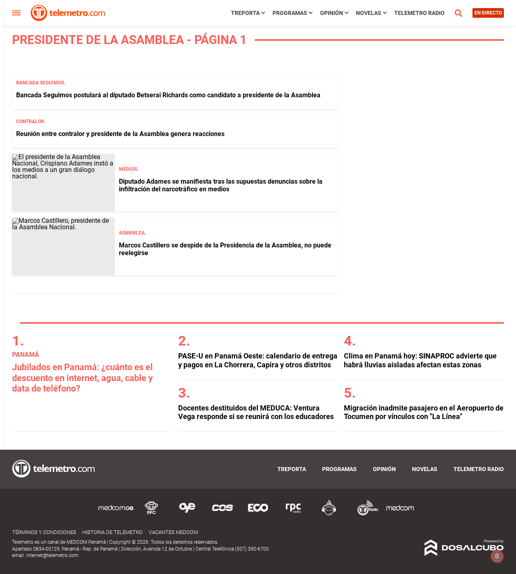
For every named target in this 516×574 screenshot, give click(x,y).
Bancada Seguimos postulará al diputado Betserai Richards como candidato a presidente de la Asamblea (168, 95)
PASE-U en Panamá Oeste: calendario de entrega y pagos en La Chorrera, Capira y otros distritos (257, 360)
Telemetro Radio (419, 13)
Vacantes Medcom (173, 532)
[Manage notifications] (497, 556)
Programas (290, 13)
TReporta (245, 13)
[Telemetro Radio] (364, 514)
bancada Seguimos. (40, 83)
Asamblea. (132, 233)
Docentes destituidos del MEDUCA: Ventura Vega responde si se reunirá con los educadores (256, 412)
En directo (488, 13)
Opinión (331, 13)
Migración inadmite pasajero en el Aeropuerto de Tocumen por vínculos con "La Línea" (424, 412)
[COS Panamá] (222, 514)
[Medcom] (400, 514)
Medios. (128, 169)
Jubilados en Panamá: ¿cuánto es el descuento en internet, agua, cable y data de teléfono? (82, 378)
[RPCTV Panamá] (151, 514)
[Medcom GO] (116, 514)
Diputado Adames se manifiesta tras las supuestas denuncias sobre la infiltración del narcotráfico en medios (220, 185)
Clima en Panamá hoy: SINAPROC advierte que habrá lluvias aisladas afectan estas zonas (420, 360)
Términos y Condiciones (44, 532)
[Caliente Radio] (329, 514)
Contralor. (31, 121)
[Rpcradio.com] (293, 514)
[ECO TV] (258, 514)
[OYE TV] (187, 514)
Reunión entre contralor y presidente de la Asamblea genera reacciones (120, 134)
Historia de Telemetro (112, 532)
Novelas (368, 13)
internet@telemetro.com (52, 555)
